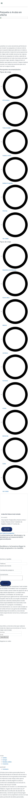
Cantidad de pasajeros (7, 570)
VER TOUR (6, 529)
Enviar (5, 583)
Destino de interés (5, 566)
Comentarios (4, 574)
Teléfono (2, 564)
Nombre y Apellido (5, 559)
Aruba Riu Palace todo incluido (11, 514)
